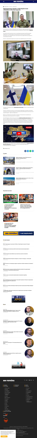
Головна (4, 4)
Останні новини (6, 239)
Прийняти (4, 436)
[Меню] (3, 2)
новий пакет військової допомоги (25, 117)
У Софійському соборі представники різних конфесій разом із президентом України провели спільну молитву (17, 291)
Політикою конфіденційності (5, 434)
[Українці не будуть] (9, 171)
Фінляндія (6, 148)
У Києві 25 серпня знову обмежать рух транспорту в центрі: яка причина (15, 253)
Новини (4, 252)
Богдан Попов (5, 309)
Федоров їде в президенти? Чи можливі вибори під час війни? (12, 343)
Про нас (27, 386)
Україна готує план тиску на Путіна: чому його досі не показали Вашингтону (12, 353)
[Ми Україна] (18, 1)
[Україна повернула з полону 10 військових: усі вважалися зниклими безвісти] (9, 161)
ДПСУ (9, 148)
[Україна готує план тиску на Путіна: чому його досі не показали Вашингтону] (29, 353)
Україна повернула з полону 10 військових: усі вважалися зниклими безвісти (23, 158)
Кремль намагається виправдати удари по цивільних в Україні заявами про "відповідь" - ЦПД (18, 264)
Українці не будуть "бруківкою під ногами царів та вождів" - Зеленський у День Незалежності (24, 168)
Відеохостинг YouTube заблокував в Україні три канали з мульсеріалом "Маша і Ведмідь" (18, 285)
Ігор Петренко (5, 330)
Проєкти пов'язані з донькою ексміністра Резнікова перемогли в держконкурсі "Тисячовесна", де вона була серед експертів (16, 270)
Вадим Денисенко (5, 341)
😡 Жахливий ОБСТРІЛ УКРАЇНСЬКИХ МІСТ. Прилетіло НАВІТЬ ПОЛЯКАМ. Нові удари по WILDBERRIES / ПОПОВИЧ (10, 225)
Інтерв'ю (16, 386)
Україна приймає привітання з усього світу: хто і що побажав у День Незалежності (24, 178)
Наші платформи (7, 411)
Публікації (17, 385)
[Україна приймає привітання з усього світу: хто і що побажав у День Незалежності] (9, 181)
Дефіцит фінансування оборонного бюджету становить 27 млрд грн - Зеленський (17, 258)
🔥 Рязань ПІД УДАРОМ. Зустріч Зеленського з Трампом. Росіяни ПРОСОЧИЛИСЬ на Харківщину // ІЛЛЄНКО (10, 207)
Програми (6, 386)
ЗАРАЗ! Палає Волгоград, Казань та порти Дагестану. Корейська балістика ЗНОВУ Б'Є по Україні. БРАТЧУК (26, 206)
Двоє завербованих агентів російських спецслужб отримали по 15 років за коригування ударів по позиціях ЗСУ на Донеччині (18, 280)
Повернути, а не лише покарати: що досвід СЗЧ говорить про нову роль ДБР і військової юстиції (12, 321)
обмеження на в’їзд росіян (18, 107)
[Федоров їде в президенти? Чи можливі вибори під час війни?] (29, 343)
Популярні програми (7, 190)
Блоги (4, 304)
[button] (25, 151)
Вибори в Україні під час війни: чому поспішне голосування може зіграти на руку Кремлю (13, 332)
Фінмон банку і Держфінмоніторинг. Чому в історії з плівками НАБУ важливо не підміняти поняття (12, 311)
